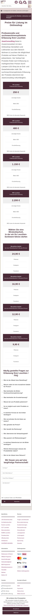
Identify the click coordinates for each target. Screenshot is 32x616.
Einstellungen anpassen (22, 605)
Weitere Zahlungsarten (23, 571)
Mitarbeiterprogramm (6, 567)
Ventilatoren (4, 540)
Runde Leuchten (5, 524)
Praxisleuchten (5, 535)
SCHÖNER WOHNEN (7, 543)
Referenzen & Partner (7, 554)
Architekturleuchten (6, 522)
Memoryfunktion (5, 530)
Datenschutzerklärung (9, 605)
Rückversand (20, 538)
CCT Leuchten (5, 527)
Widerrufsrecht (21, 593)
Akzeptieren (16, 608)
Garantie (19, 543)
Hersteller (3, 569)
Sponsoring (20, 540)
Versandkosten (21, 530)
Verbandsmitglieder (6, 562)
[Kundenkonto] (16, 2)
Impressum (20, 588)
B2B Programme (5, 564)
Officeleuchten (5, 538)
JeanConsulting (8, 41)
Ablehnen (16, 612)
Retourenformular (21, 527)
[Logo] (3, 2)
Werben (3, 572)
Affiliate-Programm (6, 556)
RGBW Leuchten (5, 532)
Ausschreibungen (5, 559)
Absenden (16, 501)
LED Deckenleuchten (6, 519)
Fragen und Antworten (23, 519)
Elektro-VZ (4, 575)
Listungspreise (21, 532)
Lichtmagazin (20, 535)
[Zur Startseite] (1, 11)
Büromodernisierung (22, 522)
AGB (18, 585)
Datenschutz (20, 591)
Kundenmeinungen (22, 524)
